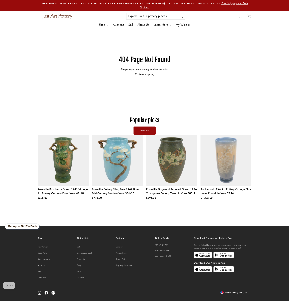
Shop (102, 25)
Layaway (119, 247)
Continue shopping (144, 74)
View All (144, 130)
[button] (4, 222)
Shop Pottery (43, 253)
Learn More (161, 25)
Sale (39, 271)
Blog (79, 265)
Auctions (118, 25)
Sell (130, 25)
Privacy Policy (121, 253)
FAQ (79, 271)
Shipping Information (125, 265)
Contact (80, 277)
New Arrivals (43, 247)
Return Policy (121, 259)
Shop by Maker (44, 259)
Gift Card (42, 277)
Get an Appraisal (84, 253)
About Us (143, 25)
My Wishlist (183, 25)
